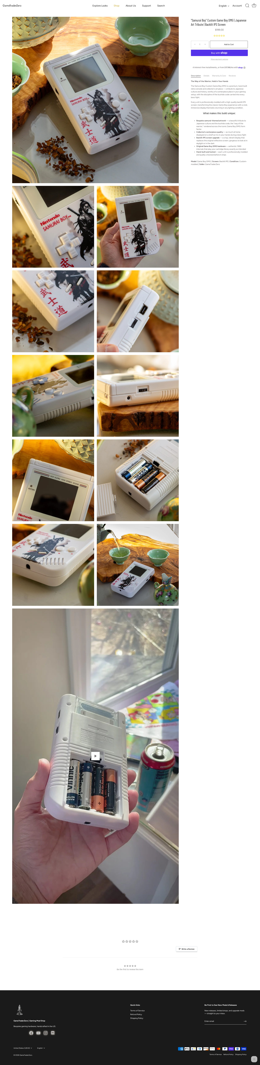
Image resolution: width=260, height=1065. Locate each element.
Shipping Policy (136, 1018)
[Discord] (139, 553)
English (223, 5)
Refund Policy (136, 1014)
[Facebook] (121, 553)
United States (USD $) (22, 1048)
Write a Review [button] (188, 949)
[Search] (247, 6)
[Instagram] (133, 553)
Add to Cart (229, 44)
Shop (116, 5)
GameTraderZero (12, 6)
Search (161, 5)
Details (206, 76)
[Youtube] (127, 553)
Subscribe (130, 544)
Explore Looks (100, 5)
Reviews (232, 76)
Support (146, 5)
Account (237, 5)
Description (196, 76)
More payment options (219, 59)
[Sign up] (245, 1021)
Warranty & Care (219, 76)
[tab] (197, 75)
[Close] (157, 508)
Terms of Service (137, 1010)
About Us (131, 5)
